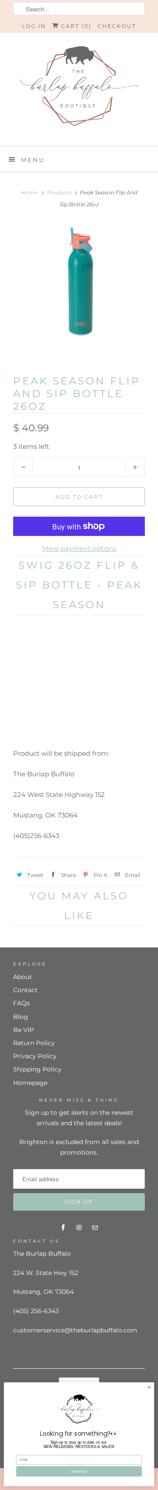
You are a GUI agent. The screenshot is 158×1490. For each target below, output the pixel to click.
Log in (34, 26)
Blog (20, 1017)
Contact (25, 990)
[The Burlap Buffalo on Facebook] (63, 1227)
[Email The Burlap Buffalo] (95, 1227)
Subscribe (79, 1471)
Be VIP (23, 1030)
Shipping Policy (37, 1069)
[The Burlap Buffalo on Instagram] (79, 1227)
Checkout (116, 26)
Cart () (75, 26)
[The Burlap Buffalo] (79, 89)
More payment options (79, 548)
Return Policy (34, 1043)
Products (59, 192)
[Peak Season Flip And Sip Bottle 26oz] (79, 291)
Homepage (30, 1083)
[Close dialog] (149, 1387)
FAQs (21, 1003)
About (22, 977)
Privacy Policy (35, 1056)
